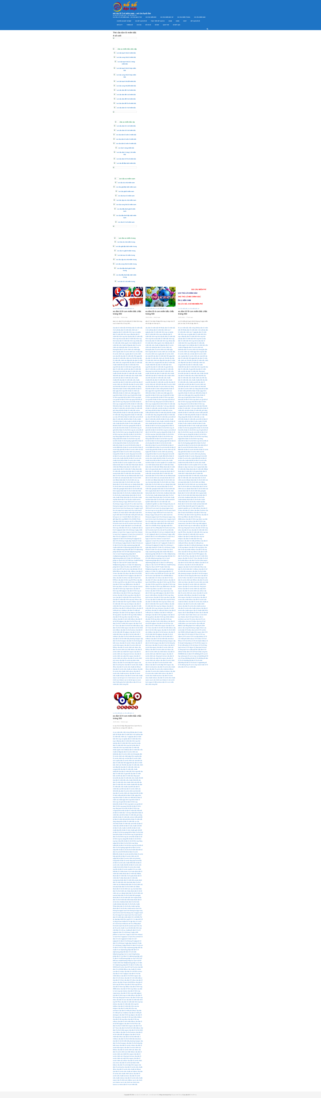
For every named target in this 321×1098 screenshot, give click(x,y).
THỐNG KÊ (130, 25)
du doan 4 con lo (127, 871)
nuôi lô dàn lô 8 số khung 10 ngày (126, 538)
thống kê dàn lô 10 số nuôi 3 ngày (190, 662)
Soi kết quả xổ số (141, 21)
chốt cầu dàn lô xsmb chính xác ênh (191, 386)
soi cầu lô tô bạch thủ (190, 617)
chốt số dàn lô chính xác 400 (189, 393)
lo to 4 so (137, 921)
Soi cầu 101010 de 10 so (159, 573)
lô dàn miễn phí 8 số (133, 515)
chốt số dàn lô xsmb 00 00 (123, 445)
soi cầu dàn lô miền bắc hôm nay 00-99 (126, 597)
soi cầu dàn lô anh (120, 578)
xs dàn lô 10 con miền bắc (187, 667)
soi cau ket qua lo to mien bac (124, 678)
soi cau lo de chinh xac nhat (156, 680)
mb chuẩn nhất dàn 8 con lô (127, 525)
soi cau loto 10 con (187, 619)
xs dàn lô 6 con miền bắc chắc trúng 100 (159, 312)
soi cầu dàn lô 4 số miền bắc (131, 978)
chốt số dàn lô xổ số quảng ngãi (124, 441)
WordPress (193, 1094)
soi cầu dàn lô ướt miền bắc (124, 619)
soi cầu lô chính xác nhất (122, 1080)
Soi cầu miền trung (183, 17)
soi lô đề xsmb (155, 682)
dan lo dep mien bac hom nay (189, 467)
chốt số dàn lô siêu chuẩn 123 (195, 421)
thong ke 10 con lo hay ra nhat (191, 656)
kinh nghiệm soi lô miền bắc (189, 508)
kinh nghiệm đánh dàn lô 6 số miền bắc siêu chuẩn (160, 502)
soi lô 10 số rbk (192, 645)
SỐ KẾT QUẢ (176, 25)
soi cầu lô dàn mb (189, 615)
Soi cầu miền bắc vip (166, 17)
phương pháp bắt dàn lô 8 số (128, 549)
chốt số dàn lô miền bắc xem (129, 417)
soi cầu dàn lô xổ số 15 (129, 621)
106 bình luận (124, 722)
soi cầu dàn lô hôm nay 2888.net (158, 586)
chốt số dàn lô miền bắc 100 (195, 406)
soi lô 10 (194, 634)
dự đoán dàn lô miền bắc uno (192, 475)
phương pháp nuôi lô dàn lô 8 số (124, 558)
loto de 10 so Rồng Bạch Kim (157, 528)
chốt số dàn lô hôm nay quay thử (127, 399)
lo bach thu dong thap (161, 508)
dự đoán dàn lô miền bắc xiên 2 (125, 473)
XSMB (170, 21)
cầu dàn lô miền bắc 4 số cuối (193, 330)
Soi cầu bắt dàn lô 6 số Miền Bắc (161, 575)
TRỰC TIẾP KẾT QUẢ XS (158, 21)
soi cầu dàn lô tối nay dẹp (125, 612)
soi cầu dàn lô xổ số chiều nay (196, 560)
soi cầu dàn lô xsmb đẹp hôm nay (126, 662)
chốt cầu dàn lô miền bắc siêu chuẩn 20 (193, 373)
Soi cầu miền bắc (151, 17)
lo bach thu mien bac (133, 510)
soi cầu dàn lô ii (184, 530)
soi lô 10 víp (188, 647)
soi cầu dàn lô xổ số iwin (126, 630)
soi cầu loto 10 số (189, 621)
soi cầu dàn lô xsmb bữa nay (194, 578)
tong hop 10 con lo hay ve (191, 665)
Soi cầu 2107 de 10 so (121, 569)
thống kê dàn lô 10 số (193, 658)
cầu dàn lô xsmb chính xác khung (191, 349)
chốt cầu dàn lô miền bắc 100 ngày (128, 356)
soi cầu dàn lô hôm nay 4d (192, 519)
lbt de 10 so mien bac (159, 506)
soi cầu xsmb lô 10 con (197, 630)
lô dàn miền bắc (157, 523)
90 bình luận (124, 317)
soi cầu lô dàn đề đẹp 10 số (188, 612)
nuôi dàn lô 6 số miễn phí (155, 536)
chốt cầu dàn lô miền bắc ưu (124, 382)
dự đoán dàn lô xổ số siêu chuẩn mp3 (191, 502)
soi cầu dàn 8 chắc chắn (126, 571)
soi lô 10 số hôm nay (197, 643)
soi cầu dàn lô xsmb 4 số (125, 643)
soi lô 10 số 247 (185, 641)
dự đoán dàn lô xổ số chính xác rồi (127, 482)
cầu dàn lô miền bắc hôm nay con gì (127, 332)
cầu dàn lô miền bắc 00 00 (121, 328)
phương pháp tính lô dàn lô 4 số (127, 965)
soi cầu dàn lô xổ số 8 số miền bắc (128, 625)
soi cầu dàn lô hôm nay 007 (190, 515)
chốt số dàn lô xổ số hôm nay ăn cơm (126, 430)
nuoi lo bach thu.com (131, 534)
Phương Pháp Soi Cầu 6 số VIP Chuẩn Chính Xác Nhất (160, 567)
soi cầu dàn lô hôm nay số (123, 595)
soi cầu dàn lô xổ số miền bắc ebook (127, 636)
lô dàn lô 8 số (122, 515)
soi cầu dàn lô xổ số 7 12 (187, 558)
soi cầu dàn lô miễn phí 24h (125, 608)
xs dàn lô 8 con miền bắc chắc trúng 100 (127, 312)
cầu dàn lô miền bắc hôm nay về (127, 341)
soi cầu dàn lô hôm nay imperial (158, 591)
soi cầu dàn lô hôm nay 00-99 (125, 580)
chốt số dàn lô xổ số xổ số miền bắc (192, 445)
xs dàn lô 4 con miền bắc (129, 1084)
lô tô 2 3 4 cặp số (134, 919)
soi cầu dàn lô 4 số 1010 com (131, 971)
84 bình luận (157, 317)
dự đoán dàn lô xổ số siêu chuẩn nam (127, 499)
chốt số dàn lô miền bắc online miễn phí (192, 412)
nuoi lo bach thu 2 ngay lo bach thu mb (127, 532)
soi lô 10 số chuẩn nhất (197, 641)
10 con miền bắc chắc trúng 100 (188, 328)
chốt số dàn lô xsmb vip (122, 462)
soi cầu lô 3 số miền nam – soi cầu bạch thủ (132, 13)
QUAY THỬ (166, 25)
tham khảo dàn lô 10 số (186, 652)
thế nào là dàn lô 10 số (189, 654)
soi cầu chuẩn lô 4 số (132, 969)
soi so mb (118, 1084)
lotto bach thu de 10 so (123, 523)
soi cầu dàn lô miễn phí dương (191, 545)
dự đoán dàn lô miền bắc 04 (124, 465)
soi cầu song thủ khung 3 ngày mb (191, 628)
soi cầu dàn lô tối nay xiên (187, 552)
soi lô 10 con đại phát (195, 636)
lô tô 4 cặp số (130, 921)
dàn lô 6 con (166, 462)
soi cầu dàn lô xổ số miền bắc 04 (191, 567)
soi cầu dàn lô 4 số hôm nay (127, 976)
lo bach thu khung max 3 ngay (128, 508)
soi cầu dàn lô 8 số (121, 573)
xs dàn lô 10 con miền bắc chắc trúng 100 (192, 312)
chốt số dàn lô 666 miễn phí (124, 388)
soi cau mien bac (189, 623)
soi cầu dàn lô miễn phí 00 (190, 541)
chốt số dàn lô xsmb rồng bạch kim (127, 454)
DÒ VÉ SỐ (148, 25)
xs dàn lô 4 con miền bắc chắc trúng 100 (127, 717)
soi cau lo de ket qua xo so (130, 680)
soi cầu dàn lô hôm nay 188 (131, 582)
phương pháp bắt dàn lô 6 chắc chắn (158, 554)
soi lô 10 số (195, 638)
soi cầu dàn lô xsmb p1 (191, 597)
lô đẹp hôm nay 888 (120, 519)
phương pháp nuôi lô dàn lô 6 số (157, 562)
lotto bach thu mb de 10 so (159, 530)
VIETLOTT (120, 25)
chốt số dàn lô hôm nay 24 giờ (124, 395)
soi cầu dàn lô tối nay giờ (194, 547)
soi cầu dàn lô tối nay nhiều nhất (130, 615)
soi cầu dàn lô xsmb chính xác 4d (125, 647)
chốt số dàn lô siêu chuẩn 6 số (124, 421)
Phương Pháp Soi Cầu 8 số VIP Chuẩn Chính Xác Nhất (128, 562)
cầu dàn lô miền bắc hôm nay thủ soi (192, 338)
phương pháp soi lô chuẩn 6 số (158, 569)
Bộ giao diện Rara (176, 1094)
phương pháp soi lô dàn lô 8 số (126, 565)
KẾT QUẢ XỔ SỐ (195, 21)
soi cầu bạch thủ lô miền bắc (126, 53)
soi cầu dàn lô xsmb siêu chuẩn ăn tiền (127, 667)
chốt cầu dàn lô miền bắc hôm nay (192, 367)
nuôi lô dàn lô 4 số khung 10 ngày (126, 941)
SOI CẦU (139, 25)
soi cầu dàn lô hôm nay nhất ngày (194, 523)
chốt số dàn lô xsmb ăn (126, 447)
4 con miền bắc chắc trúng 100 (122, 732)
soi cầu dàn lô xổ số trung (198, 573)
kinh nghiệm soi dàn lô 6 (157, 504)
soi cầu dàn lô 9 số (186, 510)
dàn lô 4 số (118, 871)
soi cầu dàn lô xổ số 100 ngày (193, 554)
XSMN (177, 21)
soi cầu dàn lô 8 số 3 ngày (124, 575)
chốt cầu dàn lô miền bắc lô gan (125, 367)
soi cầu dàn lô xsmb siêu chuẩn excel (192, 606)
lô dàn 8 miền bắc (128, 512)
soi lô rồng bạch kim (198, 647)
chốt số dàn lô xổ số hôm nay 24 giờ (191, 430)
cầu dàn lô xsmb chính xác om (128, 352)
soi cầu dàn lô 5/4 (165, 578)
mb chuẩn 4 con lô (124, 928)
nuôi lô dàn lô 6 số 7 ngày (156, 543)
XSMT (185, 21)
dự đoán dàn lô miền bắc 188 (197, 469)
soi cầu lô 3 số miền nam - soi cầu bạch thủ (146, 1094)
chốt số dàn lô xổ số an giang (123, 425)
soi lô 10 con (184, 636)
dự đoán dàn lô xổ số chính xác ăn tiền (158, 475)
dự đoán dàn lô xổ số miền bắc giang (192, 491)
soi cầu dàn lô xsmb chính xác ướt (191, 591)
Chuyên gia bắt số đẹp (124, 21)
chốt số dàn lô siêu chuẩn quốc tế (194, 425)
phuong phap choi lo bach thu (124, 954)
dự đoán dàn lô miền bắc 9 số (124, 469)
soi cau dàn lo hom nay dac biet (130, 586)
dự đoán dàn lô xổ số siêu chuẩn (125, 493)
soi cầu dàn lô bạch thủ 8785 (124, 982)
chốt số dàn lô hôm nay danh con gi (192, 399)
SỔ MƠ (157, 25)
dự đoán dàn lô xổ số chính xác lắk (192, 482)
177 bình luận (189, 317)
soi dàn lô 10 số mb (185, 634)
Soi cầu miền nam (199, 17)
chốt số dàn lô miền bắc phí (127, 412)
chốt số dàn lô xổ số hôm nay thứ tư (192, 441)
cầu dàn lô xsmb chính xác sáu (192, 356)
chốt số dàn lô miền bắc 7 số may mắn (127, 406)
